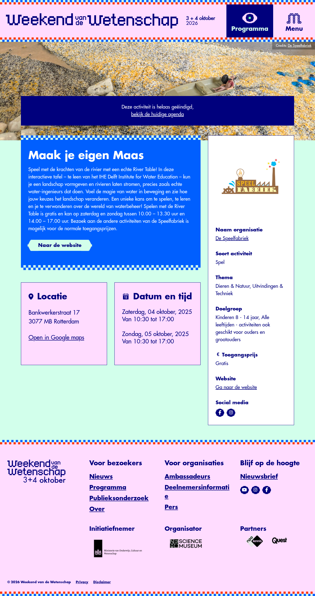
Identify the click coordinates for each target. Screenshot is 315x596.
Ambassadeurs (187, 477)
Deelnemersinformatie (197, 491)
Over (97, 509)
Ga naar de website (236, 387)
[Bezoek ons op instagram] (231, 413)
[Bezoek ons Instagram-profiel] (255, 490)
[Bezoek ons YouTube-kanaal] (244, 490)
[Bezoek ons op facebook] (220, 413)
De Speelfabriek (232, 238)
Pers (171, 507)
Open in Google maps (56, 337)
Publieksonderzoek (119, 498)
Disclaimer (102, 582)
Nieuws (101, 477)
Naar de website (59, 245)
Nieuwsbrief (259, 477)
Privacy (82, 582)
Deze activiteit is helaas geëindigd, (158, 110)
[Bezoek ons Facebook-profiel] (266, 490)
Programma (107, 487)
